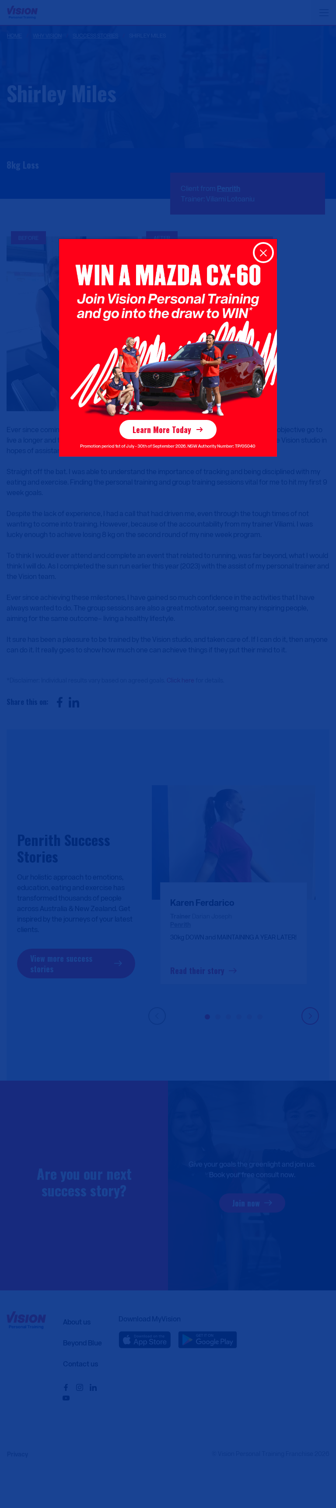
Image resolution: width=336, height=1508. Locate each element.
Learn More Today (162, 429)
